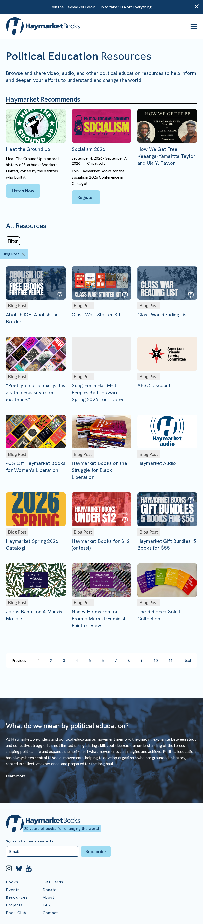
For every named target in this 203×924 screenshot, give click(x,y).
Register (85, 197)
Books (12, 882)
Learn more (15, 775)
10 (156, 660)
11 (171, 660)
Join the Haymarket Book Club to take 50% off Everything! (101, 6)
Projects (14, 905)
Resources (17, 897)
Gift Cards (53, 882)
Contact (50, 912)
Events (13, 889)
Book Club (16, 912)
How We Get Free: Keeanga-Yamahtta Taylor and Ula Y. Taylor (166, 156)
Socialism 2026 (88, 149)
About (48, 897)
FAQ (47, 905)
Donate (50, 889)
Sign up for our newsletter (30, 841)
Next (187, 660)
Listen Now (23, 191)
